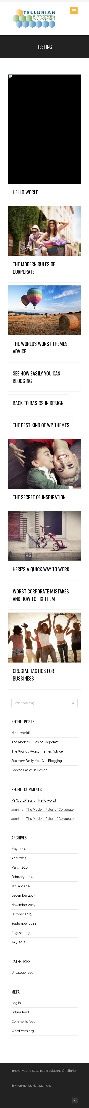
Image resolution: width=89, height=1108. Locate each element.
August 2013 (20, 933)
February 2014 (22, 877)
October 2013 (21, 914)
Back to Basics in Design (38, 402)
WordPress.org (22, 1031)
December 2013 (23, 895)
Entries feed (20, 1012)
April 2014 (18, 858)
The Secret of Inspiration (39, 497)
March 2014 (20, 867)
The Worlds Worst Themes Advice (37, 751)
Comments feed (23, 1021)
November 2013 (23, 905)
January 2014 (21, 886)
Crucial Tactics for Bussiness (33, 674)
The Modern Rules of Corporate (34, 267)
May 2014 (18, 849)
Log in (16, 1003)
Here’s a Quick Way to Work (41, 569)
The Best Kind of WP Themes (41, 425)
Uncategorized (22, 972)
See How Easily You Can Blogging (36, 761)
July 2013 (18, 942)
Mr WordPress (22, 800)
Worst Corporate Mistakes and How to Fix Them (41, 595)
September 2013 (23, 923)
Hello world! (26, 192)
